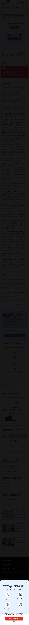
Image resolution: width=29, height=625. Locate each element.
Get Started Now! (12, 618)
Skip (14, 622)
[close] (26, 582)
